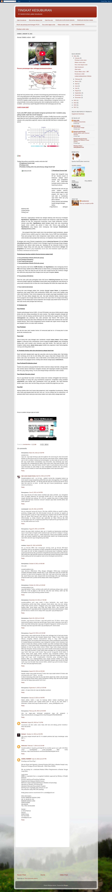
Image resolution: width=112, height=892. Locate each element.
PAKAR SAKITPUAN (79, 131)
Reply (22, 470)
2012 (75, 100)
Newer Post (21, 875)
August (77, 90)
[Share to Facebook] (46, 444)
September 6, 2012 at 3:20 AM (37, 687)
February (77, 79)
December (78, 97)
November (78, 95)
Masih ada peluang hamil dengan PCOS (28, 24)
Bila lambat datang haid (35, 20)
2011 (75, 56)
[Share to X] (44, 444)
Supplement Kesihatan (78, 114)
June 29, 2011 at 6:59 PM (36, 509)
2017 (75, 107)
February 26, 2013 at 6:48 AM (37, 711)
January (77, 58)
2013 (75, 102)
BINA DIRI (76, 120)
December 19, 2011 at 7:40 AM (37, 600)
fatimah (23, 734)
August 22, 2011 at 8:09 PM (34, 545)
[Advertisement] (42, 860)
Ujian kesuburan (21, 20)
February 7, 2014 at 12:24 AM (36, 745)
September (78, 93)
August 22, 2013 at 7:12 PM (35, 722)
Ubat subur (78, 69)
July (76, 88)
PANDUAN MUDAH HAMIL (85, 20)
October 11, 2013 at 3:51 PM (35, 734)
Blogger (66, 885)
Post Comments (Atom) (31, 878)
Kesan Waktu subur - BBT (82, 71)
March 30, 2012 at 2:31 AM (36, 618)
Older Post (64, 875)
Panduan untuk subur (23, 29)
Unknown (24, 722)
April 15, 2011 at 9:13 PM (43, 476)
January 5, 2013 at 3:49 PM (36, 697)
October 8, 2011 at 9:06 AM (36, 563)
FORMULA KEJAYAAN (79, 122)
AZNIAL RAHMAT (26, 759)
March (77, 81)
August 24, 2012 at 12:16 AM (37, 633)
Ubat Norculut (49, 20)
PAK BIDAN (77, 126)
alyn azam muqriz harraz (28, 476)
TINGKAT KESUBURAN (35, 10)
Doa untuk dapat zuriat (48, 24)
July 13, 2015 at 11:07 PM (39, 759)
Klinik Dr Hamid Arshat (80, 138)
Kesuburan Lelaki (79, 74)
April (76, 83)
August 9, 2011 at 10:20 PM (36, 529)
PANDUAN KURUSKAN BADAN (64, 20)
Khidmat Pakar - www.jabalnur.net (79, 146)
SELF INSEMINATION (78, 24)
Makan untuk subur (63, 24)
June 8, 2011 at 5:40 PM (36, 492)
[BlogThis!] (42, 444)
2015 (75, 105)
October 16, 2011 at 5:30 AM (37, 585)
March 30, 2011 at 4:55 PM (36, 452)
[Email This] (41, 444)
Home (43, 875)
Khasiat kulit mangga (79, 127)
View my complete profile (86, 203)
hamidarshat (85, 201)
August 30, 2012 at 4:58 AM (37, 671)
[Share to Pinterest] (47, 444)
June (76, 86)
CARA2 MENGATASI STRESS (83, 76)
